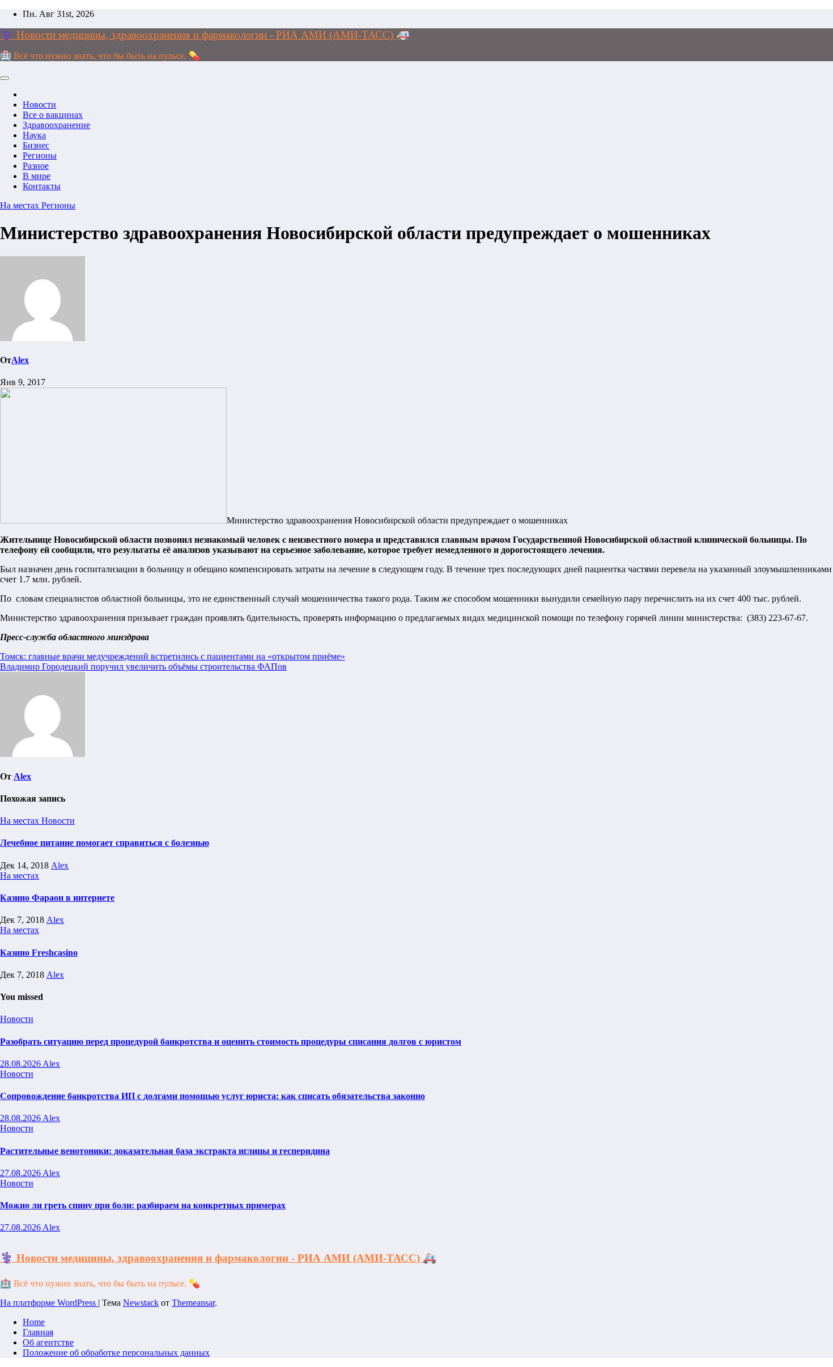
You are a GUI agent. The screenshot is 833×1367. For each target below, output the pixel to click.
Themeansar (193, 1303)
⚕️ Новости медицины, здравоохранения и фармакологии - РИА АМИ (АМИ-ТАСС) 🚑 (205, 35)
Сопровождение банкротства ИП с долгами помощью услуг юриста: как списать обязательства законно (212, 1096)
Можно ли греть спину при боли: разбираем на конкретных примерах (143, 1205)
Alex (20, 360)
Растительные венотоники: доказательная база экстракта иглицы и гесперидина (165, 1151)
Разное (36, 166)
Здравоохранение (56, 125)
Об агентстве (48, 1342)
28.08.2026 (21, 1063)
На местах (20, 205)
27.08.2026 (21, 1173)
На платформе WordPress (49, 1303)
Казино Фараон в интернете (57, 897)
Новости (39, 104)
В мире (36, 176)
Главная (38, 1332)
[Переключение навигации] (4, 78)
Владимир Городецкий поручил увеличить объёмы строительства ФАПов (143, 666)
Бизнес (36, 145)
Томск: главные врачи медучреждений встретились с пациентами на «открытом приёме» (172, 656)
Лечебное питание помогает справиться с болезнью (104, 843)
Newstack (141, 1303)
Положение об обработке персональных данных (116, 1352)
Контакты (42, 186)
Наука (34, 135)
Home (34, 1322)
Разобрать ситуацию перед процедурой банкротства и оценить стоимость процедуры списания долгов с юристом (230, 1041)
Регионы (40, 155)
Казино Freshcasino (39, 952)
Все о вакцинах (53, 115)
